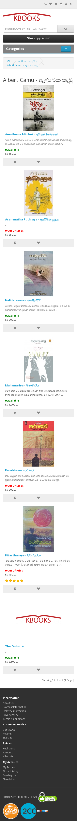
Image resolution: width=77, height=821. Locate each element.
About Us (8, 703)
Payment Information (14, 707)
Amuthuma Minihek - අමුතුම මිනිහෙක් (31, 134)
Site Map (7, 737)
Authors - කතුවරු (27, 61)
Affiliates (8, 752)
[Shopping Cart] (55, 4)
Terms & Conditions (14, 719)
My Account (9, 767)
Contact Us (9, 729)
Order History (11, 771)
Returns (7, 733)
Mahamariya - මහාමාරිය (22, 385)
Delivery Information (14, 711)
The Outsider (15, 646)
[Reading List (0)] (50, 4)
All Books (8, 756)
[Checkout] (61, 4)
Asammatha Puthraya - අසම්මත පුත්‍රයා (32, 219)
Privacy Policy (10, 715)
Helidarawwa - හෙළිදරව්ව (23, 300)
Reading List (9, 775)
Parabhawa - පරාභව (19, 470)
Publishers (9, 748)
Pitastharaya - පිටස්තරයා (23, 555)
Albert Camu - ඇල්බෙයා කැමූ (22, 65)
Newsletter (9, 779)
